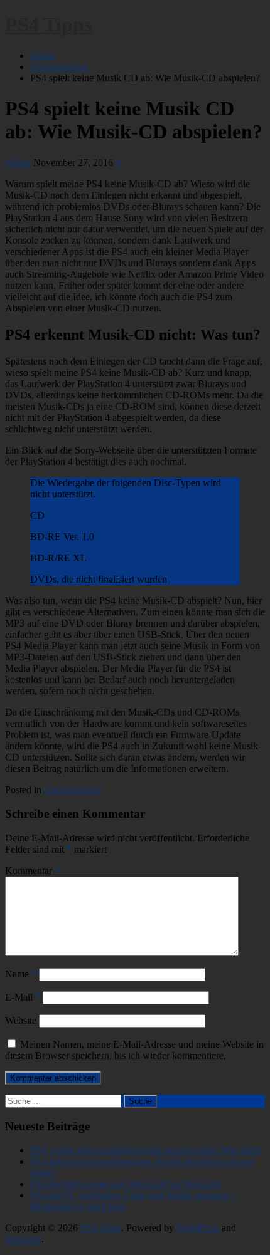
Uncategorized (73, 789)
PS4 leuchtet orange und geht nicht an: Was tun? (126, 1184)
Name (20, 974)
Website (20, 1020)
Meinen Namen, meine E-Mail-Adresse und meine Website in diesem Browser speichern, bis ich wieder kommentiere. (134, 1050)
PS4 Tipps (48, 24)
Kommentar (32, 870)
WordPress (197, 1227)
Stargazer (23, 1239)
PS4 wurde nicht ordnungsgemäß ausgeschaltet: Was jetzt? (146, 1150)
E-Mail (22, 997)
